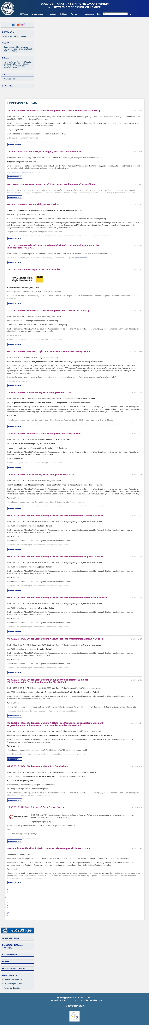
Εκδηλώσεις (52, 14)
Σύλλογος (24, 14)
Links (99, 14)
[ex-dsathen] (7, 8)
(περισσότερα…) (82, 258)
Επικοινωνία (89, 14)
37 (8, 913)
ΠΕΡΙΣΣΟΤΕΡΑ (13, 144)
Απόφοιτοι (75, 14)
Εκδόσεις (64, 14)
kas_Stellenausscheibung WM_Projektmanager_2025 (29, 172)
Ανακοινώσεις (37, 14)
